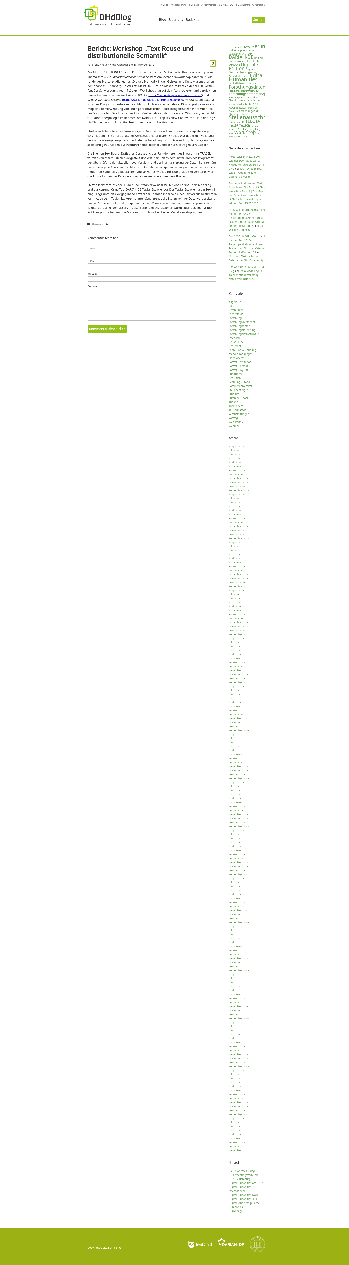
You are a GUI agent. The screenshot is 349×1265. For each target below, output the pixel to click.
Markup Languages (240, 354)
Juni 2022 (234, 646)
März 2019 (235, 802)
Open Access (236, 358)
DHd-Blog (115, 1247)
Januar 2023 (236, 618)
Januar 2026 (236, 474)
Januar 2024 (236, 570)
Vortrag (233, 418)
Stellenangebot (248, 111)
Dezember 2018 (238, 814)
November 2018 (238, 818)
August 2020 (236, 734)
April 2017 (235, 894)
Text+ (233, 125)
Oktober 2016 (237, 918)
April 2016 (235, 942)
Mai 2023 (234, 602)
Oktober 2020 (237, 726)
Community (236, 310)
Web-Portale (236, 422)
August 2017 (236, 878)
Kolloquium (236, 342)
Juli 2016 (234, 930)
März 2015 (235, 994)
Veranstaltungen (239, 414)
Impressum (259, 5)
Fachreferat (236, 314)
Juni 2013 (234, 1078)
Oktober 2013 (237, 1062)
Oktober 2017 (237, 870)
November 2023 (238, 578)
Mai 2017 (234, 890)
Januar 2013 (236, 1098)
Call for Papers (237, 50)
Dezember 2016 (238, 910)
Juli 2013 (234, 1074)
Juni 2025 (234, 502)
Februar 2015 (237, 998)
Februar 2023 (237, 614)
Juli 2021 (234, 690)
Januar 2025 (236, 522)
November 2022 (238, 626)
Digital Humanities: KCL (243, 1199)
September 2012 (239, 1114)
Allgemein (97, 224)
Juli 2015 (234, 978)
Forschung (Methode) (242, 322)
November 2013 (238, 1058)
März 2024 (235, 562)
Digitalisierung (238, 83)
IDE (245, 100)
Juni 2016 (234, 934)
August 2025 (236, 494)
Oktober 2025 (237, 486)
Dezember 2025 (238, 478)
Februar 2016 (237, 950)
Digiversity (235, 1211)
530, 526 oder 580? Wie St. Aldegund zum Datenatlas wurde (245, 172)
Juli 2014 (234, 1026)
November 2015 (238, 962)
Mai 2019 (234, 794)
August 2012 (236, 1118)
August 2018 (236, 830)
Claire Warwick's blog (242, 1171)
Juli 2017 (234, 882)
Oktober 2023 (237, 582)
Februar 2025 (237, 518)
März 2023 (235, 610)
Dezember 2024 (238, 526)
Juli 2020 (234, 738)
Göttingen (236, 100)
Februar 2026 (237, 470)
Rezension (233, 111)
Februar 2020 (237, 758)
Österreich (240, 136)
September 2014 (239, 1018)
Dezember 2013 (238, 1054)
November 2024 (238, 530)
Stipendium (234, 122)
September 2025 (239, 490)
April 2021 (235, 702)
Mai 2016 (234, 938)
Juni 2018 (234, 838)
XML (258, 133)
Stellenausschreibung (256, 117)
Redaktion (194, 20)
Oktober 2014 (237, 1014)
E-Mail (91, 260)
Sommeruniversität (240, 386)
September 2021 (239, 682)
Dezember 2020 (238, 718)
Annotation (234, 47)
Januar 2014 (236, 1050)
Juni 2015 (234, 982)
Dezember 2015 (238, 958)
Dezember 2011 (238, 1150)
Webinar (234, 426)
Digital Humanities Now (243, 1195)
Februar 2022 (237, 662)
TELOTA (252, 121)
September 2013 (239, 1066)
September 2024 (239, 538)
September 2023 (239, 586)
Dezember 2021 (238, 670)
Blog (162, 20)
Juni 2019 (234, 790)
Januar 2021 (236, 714)
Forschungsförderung (242, 330)
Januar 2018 (236, 858)
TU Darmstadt (237, 410)
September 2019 (239, 778)
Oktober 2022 (237, 630)
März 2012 (235, 1138)
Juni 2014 (234, 1030)
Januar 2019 (236, 810)
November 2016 (238, 914)
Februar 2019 (237, 806)
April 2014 (235, 1038)
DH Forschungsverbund (243, 1175)
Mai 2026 (234, 458)
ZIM (231, 136)
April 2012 (235, 1134)
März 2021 (235, 706)
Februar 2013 (237, 1094)
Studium (234, 394)
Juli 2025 (234, 498)
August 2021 (236, 686)
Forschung (235, 318)
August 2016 (236, 926)
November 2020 (238, 722)
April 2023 (235, 606)
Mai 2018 (234, 842)
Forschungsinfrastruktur (240, 97)
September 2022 (239, 634)
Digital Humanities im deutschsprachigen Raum (108, 15)
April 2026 (235, 462)
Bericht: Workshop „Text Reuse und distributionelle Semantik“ (140, 51)
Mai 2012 (234, 1130)
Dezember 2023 (238, 574)
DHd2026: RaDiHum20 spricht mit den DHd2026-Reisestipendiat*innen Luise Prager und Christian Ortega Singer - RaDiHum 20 (247, 217)
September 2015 (239, 970)
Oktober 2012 (237, 1110)
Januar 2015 (236, 1002)
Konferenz (254, 100)
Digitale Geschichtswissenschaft (243, 70)
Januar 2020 (236, 762)
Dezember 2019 (238, 766)
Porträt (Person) (238, 366)
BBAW (245, 46)
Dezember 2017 (238, 862)
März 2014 (235, 1042)
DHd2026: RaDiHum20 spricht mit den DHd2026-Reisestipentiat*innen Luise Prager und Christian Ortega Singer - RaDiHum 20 (247, 244)
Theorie (233, 402)
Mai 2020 (234, 746)
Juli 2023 (234, 594)
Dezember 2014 (238, 1006)
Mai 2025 (234, 506)
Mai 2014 (234, 1034)
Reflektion (235, 378)
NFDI (248, 104)
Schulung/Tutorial (240, 382)
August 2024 (236, 542)
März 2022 (235, 658)
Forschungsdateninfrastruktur (244, 90)
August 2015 (236, 974)
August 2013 (236, 1070)
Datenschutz (244, 5)
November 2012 (238, 1106)
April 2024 (235, 558)
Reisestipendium (248, 107)
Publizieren (236, 374)
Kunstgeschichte (236, 104)
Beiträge (195, 5)
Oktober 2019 (237, 774)
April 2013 (235, 1086)
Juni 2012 (234, 1126)
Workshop (245, 132)
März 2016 (235, 946)
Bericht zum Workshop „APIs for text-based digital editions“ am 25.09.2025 (245, 199)
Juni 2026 (234, 454)
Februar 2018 (237, 854)
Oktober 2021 (237, 678)
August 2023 (236, 590)
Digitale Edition (243, 66)
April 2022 (235, 654)
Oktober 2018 (237, 822)
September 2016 (239, 922)
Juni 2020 (234, 742)
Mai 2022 (234, 650)
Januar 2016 (236, 954)
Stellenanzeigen (238, 390)
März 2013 (235, 1090)
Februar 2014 (237, 1046)
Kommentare (210, 5)
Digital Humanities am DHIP (246, 1183)
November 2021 (238, 674)
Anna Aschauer (119, 64)
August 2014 (236, 1022)
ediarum (252, 83)
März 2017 (235, 898)
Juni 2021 (234, 694)
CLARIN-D (252, 50)
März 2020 (235, 754)
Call (231, 306)
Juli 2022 (234, 642)
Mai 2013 (234, 1082)
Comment (93, 286)
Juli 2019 (234, 786)
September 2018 (239, 826)
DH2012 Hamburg (240, 1179)
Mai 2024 (234, 554)
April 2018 (235, 846)
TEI (242, 122)
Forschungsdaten (247, 87)
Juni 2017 (234, 886)
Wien (231, 133)
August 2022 (236, 638)
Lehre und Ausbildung (242, 350)
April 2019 (235, 798)
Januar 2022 (236, 666)
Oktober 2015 (237, 966)
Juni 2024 (234, 550)
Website (92, 273)
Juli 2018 (234, 834)
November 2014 (238, 1010)
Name (91, 248)
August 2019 (236, 782)
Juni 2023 (234, 598)
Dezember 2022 (238, 622)
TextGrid (246, 125)
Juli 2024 (234, 546)
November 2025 (238, 482)
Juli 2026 (234, 450)
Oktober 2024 (237, 534)
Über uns (176, 20)
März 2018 (235, 850)
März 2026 (235, 466)
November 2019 (238, 770)
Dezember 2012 (238, 1102)
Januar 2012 (236, 1146)
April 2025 (235, 510)
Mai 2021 (234, 698)
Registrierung (179, 5)
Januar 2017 (236, 906)
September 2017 (239, 874)
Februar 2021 (237, 710)
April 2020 (235, 750)
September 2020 (239, 730)
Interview (234, 338)
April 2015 (235, 990)
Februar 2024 (237, 566)
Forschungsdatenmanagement (252, 94)
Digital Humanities (246, 77)
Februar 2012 (237, 1142)
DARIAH (247, 54)
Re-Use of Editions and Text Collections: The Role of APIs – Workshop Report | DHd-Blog (247, 187)
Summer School (238, 398)
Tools (256, 126)
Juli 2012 (234, 1122)
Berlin (258, 46)
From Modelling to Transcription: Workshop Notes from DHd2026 (245, 275)
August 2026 (236, 446)
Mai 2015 (234, 986)
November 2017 (238, 866)
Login (166, 5)
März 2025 (235, 514)
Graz (256, 97)
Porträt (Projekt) (238, 370)
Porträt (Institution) (240, 362)
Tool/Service (236, 406)
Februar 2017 (237, 902)
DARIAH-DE (227, 5)
